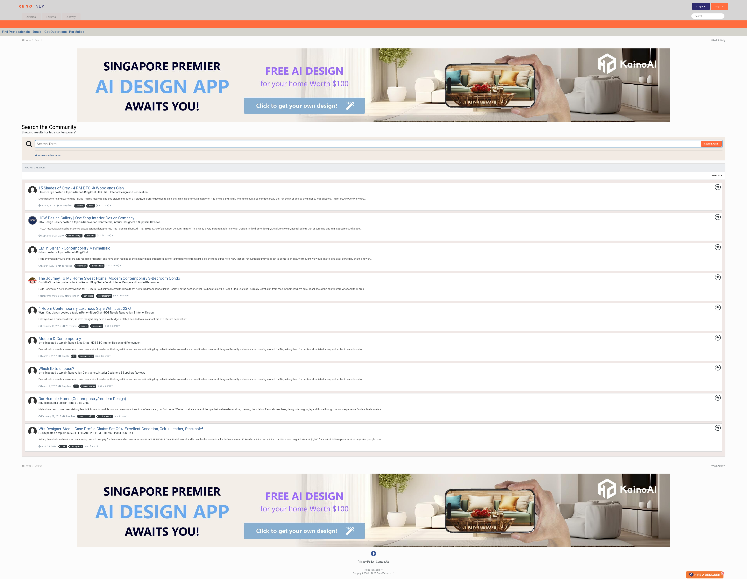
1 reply (65, 356)
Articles (31, 16)
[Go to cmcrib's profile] (32, 341)
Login (700, 6)
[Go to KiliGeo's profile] (32, 401)
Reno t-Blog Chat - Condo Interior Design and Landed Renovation (121, 282)
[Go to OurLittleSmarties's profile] (32, 280)
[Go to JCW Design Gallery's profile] (32, 220)
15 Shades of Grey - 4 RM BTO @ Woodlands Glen (81, 188)
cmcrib (43, 342)
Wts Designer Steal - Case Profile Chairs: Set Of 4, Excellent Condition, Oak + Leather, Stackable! (121, 429)
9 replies (70, 416)
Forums (51, 16)
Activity (71, 16)
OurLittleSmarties (49, 282)
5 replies (66, 386)
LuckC (42, 432)
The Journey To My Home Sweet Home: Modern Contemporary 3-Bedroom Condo (109, 278)
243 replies (65, 205)
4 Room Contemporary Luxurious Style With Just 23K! (85, 308)
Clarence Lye (46, 192)
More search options (49, 155)
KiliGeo (43, 402)
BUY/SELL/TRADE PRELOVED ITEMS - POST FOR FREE (100, 432)
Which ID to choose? (56, 368)
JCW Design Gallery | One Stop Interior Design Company (86, 218)
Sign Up (719, 6)
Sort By (716, 175)
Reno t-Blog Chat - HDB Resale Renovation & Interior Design (117, 312)
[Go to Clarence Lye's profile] (32, 190)
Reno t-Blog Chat (77, 252)
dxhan (42, 252)
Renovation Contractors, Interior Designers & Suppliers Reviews (121, 222)
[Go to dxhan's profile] (32, 250)
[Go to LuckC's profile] (32, 431)
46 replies (66, 265)
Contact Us (382, 561)
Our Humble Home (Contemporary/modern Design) (82, 398)
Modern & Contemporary (60, 338)
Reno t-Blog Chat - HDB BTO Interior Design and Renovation (111, 192)
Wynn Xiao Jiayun (49, 312)
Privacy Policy (366, 561)
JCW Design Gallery (50, 222)
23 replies (73, 295)
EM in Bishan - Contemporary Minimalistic (74, 248)
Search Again (711, 143)
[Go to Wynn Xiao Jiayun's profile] (32, 311)
